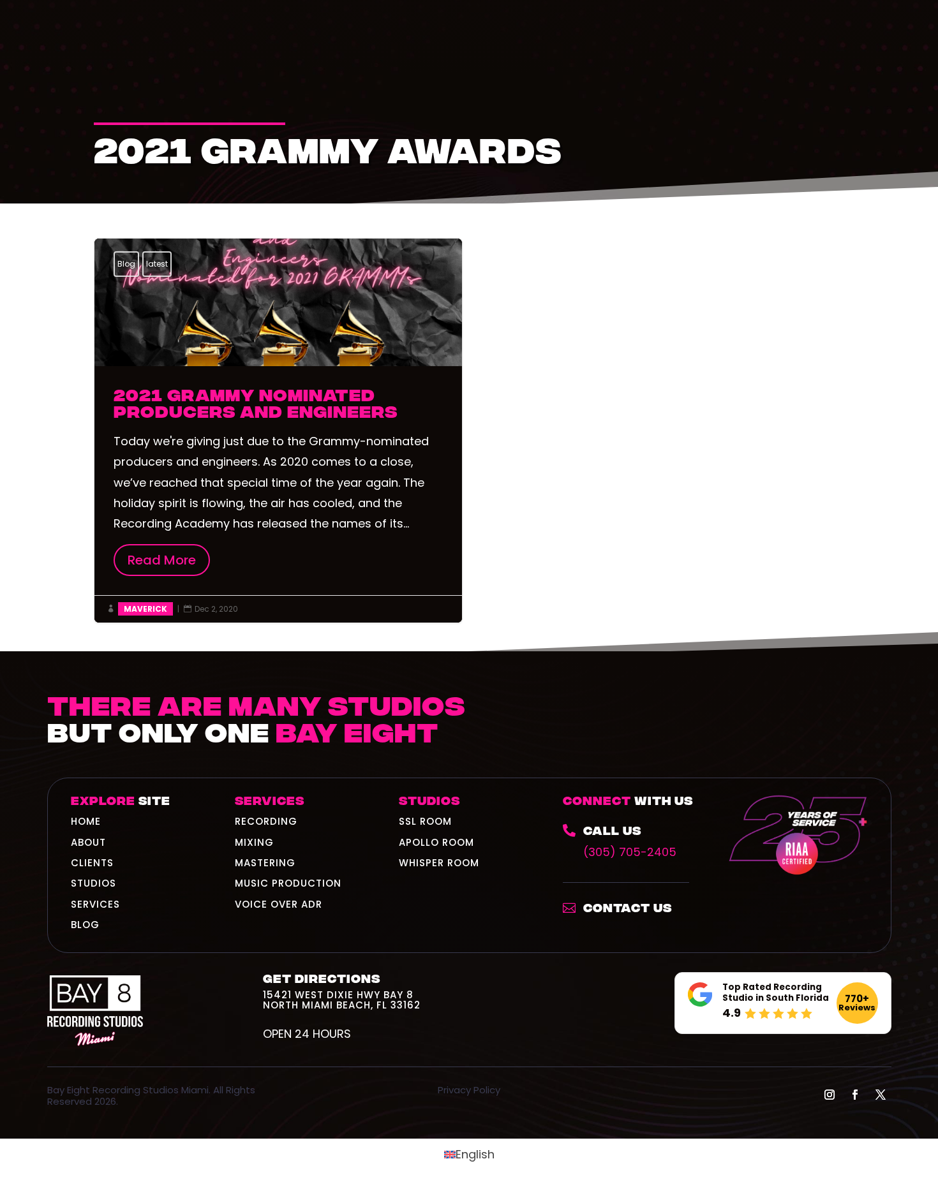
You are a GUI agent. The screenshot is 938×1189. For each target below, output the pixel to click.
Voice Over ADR (278, 904)
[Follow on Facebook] (855, 1094)
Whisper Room (439, 862)
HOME (86, 821)
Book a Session (803, 732)
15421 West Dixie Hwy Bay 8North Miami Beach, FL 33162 (342, 1000)
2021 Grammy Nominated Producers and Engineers (278, 431)
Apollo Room (436, 842)
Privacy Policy (469, 1090)
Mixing (254, 842)
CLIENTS (92, 862)
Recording (266, 821)
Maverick (145, 608)
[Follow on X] (880, 1094)
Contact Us (627, 906)
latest (157, 263)
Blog (126, 263)
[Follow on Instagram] (829, 1094)
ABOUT (88, 842)
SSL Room (425, 821)
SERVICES (95, 904)
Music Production (288, 883)
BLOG (85, 924)
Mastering (265, 862)
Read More (169, 560)
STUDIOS (93, 883)
